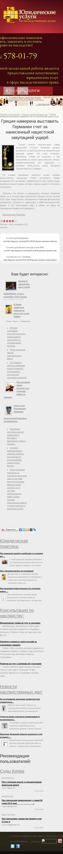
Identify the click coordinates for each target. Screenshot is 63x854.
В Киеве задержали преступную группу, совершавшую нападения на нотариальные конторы (16, 337)
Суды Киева (12, 771)
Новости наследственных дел (34, 114)
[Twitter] (24, 530)
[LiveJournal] (34, 530)
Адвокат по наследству (10, 114)
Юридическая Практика (14, 215)
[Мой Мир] (31, 530)
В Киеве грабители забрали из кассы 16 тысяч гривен (21, 310)
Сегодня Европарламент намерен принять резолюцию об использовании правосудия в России (15, 457)
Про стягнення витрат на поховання (16, 571)
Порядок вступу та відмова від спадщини (20, 664)
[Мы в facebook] (17, 847)
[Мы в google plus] (59, 841)
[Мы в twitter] (12, 847)
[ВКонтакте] (20, 530)
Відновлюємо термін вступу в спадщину (20, 623)
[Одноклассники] (27, 530)
